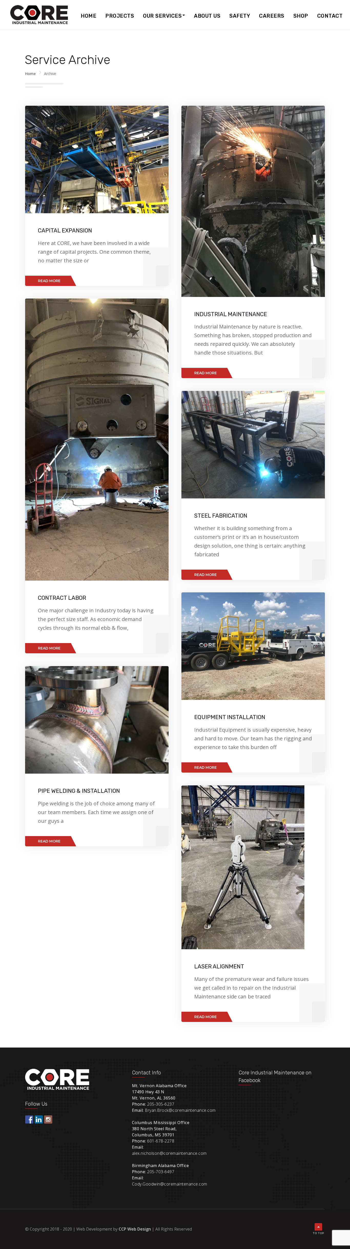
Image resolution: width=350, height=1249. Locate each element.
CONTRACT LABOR (62, 597)
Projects (119, 16)
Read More (49, 281)
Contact (330, 16)
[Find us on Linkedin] (39, 1119)
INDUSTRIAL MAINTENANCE (230, 314)
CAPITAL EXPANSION (65, 230)
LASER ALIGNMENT (219, 966)
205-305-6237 (160, 1104)
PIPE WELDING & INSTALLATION (79, 790)
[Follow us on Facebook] (29, 1119)
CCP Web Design (135, 1229)
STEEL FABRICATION (220, 515)
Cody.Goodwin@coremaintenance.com (169, 1184)
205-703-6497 (160, 1172)
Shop (300, 16)
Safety (239, 16)
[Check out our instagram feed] (48, 1119)
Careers (271, 16)
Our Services (162, 16)
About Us (207, 16)
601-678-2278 (160, 1141)
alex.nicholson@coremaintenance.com (169, 1153)
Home (88, 16)
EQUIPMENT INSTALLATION (229, 717)
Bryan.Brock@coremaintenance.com (180, 1110)
